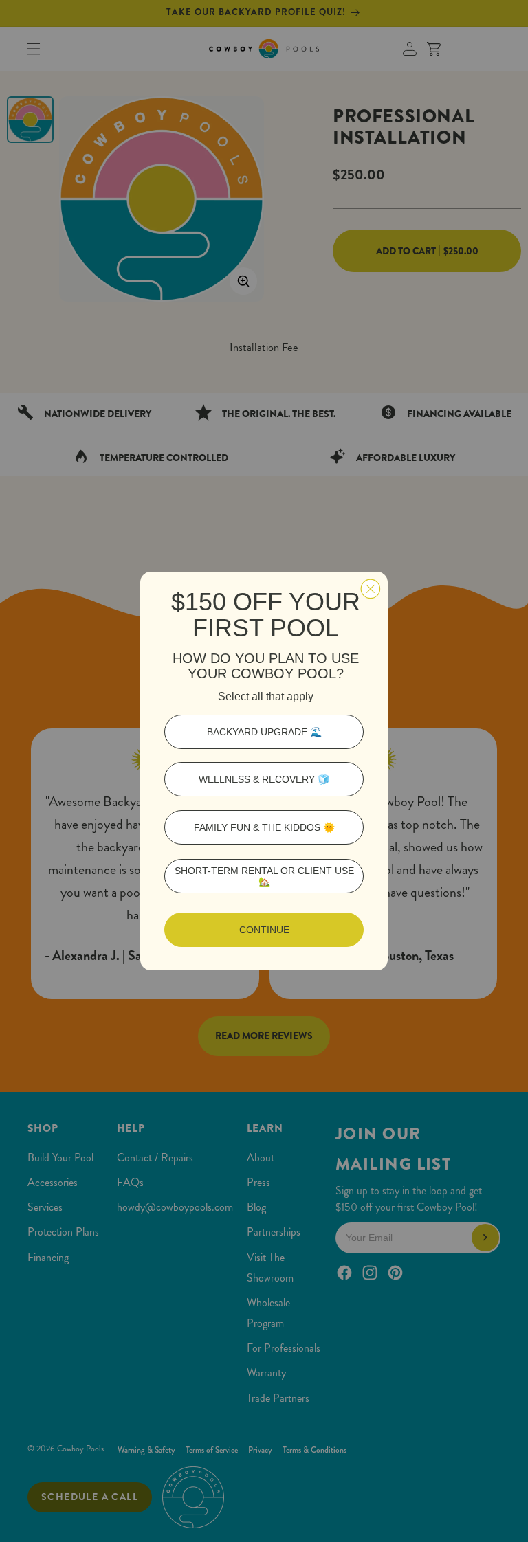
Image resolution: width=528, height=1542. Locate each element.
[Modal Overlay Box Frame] (264, 771)
